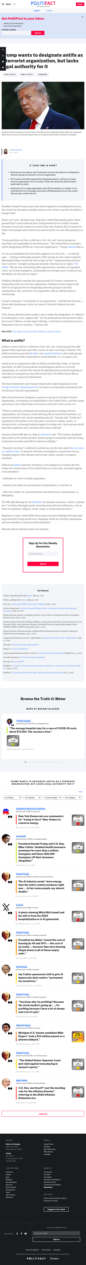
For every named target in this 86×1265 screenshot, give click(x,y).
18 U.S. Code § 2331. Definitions (32, 657)
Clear (80, 792)
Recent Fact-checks (51, 1201)
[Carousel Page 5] (35, 762)
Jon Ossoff (21, 836)
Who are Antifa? (17, 661)
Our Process (48, 1172)
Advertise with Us (50, 1182)
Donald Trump (22, 874)
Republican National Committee (30, 809)
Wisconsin (9, 1197)
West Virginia (10, 1195)
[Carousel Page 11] (50, 762)
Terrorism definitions (19, 649)
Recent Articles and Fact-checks (55, 1198)
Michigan (9, 1180)
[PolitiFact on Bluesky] (26, 1233)
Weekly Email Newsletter (14, 23)
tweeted (72, 247)
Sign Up (38, 33)
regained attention (53, 353)
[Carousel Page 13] (55, 762)
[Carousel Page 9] (45, 762)
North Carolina (11, 1187)
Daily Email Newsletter (13, 26)
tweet (29, 596)
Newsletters (48, 1187)
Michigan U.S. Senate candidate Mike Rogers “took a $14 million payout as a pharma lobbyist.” (41, 1036)
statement (45, 434)
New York (9, 1185)
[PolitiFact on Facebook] (21, 1233)
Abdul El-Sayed (23, 1025)
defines (18, 465)
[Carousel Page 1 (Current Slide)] (25, 762)
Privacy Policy (46, 1250)
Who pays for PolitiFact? (52, 1180)
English (37, 11)
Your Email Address (9, 30)
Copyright (56, 1250)
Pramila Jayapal (24, 721)
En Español (47, 1177)
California (9, 1172)
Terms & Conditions (32, 1250)
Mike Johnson (48, 1152)
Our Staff (47, 1174)
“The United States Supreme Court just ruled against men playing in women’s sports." (39, 1064)
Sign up (56, 1239)
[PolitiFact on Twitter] (17, 1233)
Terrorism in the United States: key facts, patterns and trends (37, 672)
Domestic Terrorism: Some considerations (59, 638)
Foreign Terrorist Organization (50, 653)
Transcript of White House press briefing (28, 604)
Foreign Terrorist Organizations (25, 645)
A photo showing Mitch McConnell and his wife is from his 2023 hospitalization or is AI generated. (41, 916)
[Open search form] (14, 4)
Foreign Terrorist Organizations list (20, 387)
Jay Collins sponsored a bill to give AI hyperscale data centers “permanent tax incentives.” (40, 977)
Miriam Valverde (16, 150)
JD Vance (47, 1147)
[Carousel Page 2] (27, 762)
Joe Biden (47, 1154)
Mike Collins (21, 1080)
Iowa (7, 1177)
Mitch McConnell (49, 1149)
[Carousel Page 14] (58, 762)
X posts (19, 905)
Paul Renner (21, 967)
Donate (80, 4)
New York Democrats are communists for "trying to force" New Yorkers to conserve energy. (41, 819)
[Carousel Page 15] (60, 762)
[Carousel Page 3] (30, 762)
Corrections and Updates (52, 1185)
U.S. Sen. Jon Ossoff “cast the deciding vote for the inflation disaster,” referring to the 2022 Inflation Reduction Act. (41, 1093)
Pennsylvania (10, 1190)
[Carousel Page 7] (40, 762)
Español (49, 11)
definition (37, 502)
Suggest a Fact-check (56, 1209)
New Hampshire (11, 1182)
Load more (43, 1114)
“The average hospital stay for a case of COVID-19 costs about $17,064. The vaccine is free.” (43, 730)
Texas (8, 1192)
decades (34, 353)
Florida (8, 1174)
